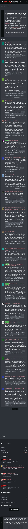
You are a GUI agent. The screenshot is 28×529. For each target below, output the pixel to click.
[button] (2, 2)
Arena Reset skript (10, 231)
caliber (6, 167)
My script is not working (11, 120)
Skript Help (13, 57)
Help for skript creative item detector (15, 376)
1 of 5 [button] (10, 409)
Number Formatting (10, 61)
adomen (7, 241)
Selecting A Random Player (12, 303)
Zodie (6, 186)
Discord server (15, 27)
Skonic (7, 485)
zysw (6, 221)
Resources (7, 23)
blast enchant (8, 100)
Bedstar (7, 91)
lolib (6, 150)
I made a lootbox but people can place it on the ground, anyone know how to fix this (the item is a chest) (15, 209)
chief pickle (8, 54)
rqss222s (7, 351)
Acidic (6, 199)
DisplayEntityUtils (9, 473)
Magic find (8, 79)
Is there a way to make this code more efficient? (14, 264)
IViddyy (7, 315)
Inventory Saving (9, 43)
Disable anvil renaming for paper (14, 191)
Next (14, 409)
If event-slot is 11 (9, 175)
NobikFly (7, 381)
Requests (7, 245)
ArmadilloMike (8, 132)
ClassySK (7, 459)
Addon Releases (7, 462)
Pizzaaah (25, 452)
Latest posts (6, 456)
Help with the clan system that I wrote (15, 157)
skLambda (7, 479)
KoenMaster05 (8, 257)
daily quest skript (12, 140)
